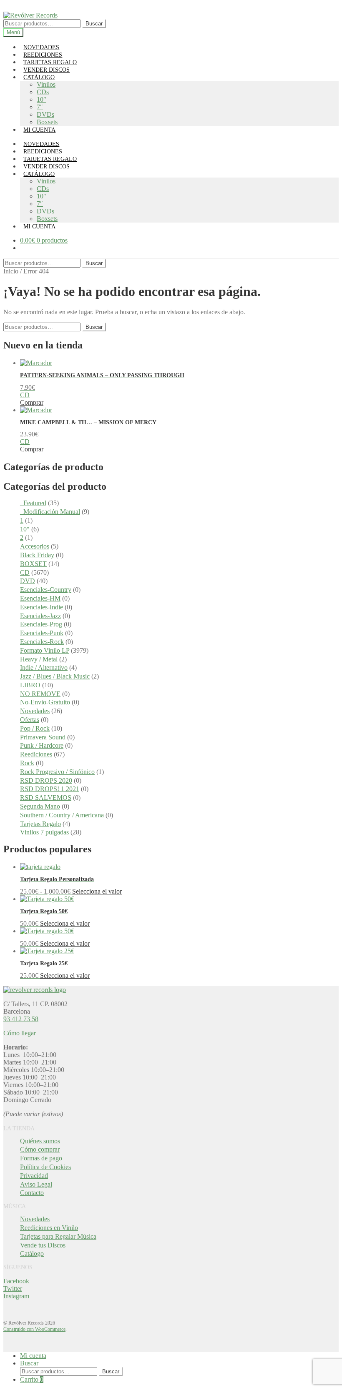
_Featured (33, 502)
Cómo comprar (40, 1149)
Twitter (12, 1288)
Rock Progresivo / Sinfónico (57, 771)
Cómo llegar (19, 1033)
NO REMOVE (40, 693)
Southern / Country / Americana (62, 815)
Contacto (32, 1192)
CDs (43, 91)
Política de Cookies (45, 1166)
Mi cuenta (33, 1355)
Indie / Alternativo (44, 667)
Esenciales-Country (45, 589)
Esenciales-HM (40, 598)
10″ (41, 99)
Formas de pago (41, 1158)
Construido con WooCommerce (34, 1329)
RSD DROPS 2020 (46, 780)
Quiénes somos (40, 1141)
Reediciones (36, 754)
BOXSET (33, 563)
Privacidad (34, 1175)
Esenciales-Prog (41, 624)
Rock (27, 762)
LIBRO (30, 685)
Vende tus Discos (42, 1245)
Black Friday (37, 555)
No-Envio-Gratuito (45, 702)
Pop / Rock (35, 728)
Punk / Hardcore (41, 745)
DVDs (45, 114)
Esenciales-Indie (41, 607)
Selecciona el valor (97, 891)
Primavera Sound (42, 737)
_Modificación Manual (50, 511)
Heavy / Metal (39, 659)
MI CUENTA (39, 130)
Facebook (16, 1281)
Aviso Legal (36, 1184)
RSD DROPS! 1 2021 (49, 788)
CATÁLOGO (39, 77)
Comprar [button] (31, 402)
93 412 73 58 (20, 1018)
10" (25, 529)
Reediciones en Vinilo (49, 1227)
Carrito (31, 1379)
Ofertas (29, 719)
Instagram (16, 1296)
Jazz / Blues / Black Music (55, 676)
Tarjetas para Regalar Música (58, 1236)
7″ (40, 106)
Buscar (94, 23)
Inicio (10, 271)
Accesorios (34, 546)
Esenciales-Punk (41, 632)
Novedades (35, 710)
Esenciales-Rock (42, 641)
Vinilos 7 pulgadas (44, 832)
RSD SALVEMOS (45, 797)
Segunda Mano (40, 806)
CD (25, 572)
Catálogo (32, 1253)
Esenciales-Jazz (40, 615)
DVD (27, 580)
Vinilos (46, 84)
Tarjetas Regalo (40, 823)
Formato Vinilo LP (44, 650)
